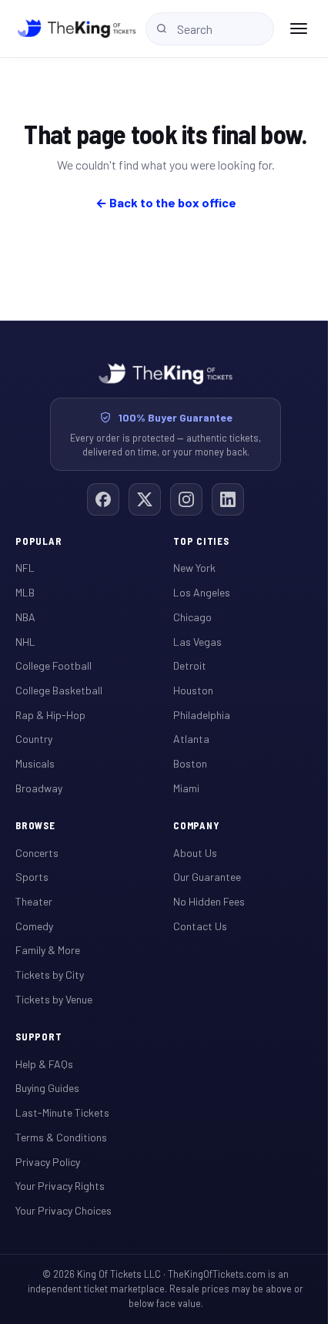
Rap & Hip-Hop (50, 714)
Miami (186, 788)
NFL (25, 567)
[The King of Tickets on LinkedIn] (228, 499)
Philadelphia (201, 714)
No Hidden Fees (209, 901)
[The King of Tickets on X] (145, 499)
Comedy (34, 926)
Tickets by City (49, 974)
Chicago (192, 616)
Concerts (37, 852)
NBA (25, 616)
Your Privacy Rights (60, 1185)
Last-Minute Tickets (62, 1112)
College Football (53, 665)
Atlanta (191, 738)
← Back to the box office (165, 202)
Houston (193, 690)
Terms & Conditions (61, 1137)
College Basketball (58, 690)
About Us (195, 852)
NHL (25, 641)
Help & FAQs (44, 1063)
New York (194, 567)
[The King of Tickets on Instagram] (186, 499)
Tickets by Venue (53, 999)
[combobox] (209, 28)
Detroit (189, 665)
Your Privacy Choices (63, 1210)
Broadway (38, 788)
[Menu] (299, 28)
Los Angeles (201, 592)
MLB (25, 592)
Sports (31, 876)
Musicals (35, 763)
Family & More (47, 949)
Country (33, 738)
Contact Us (200, 926)
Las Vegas (197, 641)
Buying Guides (47, 1087)
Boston (190, 763)
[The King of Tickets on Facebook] (103, 499)
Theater (33, 901)
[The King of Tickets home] (76, 28)
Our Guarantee (207, 876)
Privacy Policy (47, 1161)
